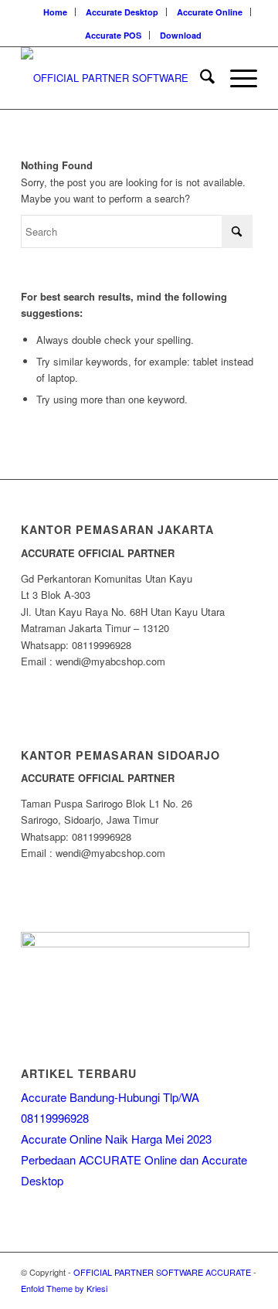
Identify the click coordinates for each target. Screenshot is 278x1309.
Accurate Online (209, 12)
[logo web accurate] (115, 78)
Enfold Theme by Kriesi (64, 1288)
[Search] (200, 78)
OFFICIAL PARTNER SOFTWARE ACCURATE (162, 1272)
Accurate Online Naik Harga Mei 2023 (116, 1138)
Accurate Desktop (122, 12)
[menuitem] (56, 12)
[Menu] (236, 78)
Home (55, 12)
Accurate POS (113, 35)
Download (181, 35)
